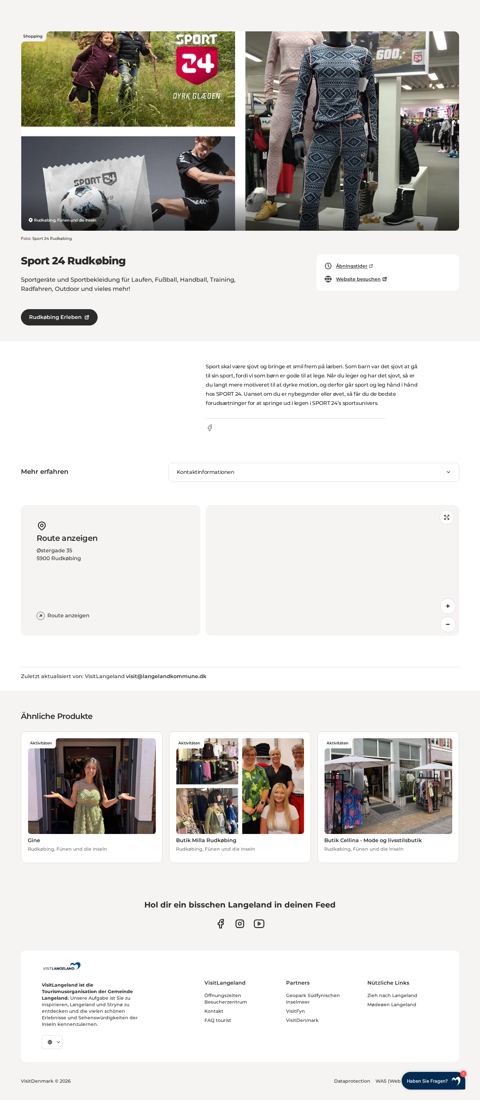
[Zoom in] (448, 606)
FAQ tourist (217, 1020)
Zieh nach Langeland (392, 995)
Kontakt (213, 1011)
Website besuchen (358, 279)
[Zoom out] (448, 624)
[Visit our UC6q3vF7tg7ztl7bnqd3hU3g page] (259, 923)
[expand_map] (447, 517)
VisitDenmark (302, 1020)
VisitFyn (295, 1011)
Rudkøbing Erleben (55, 317)
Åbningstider (351, 266)
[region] (332, 570)
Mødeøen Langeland (391, 1005)
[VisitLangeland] (62, 966)
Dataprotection (352, 1081)
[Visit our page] (220, 923)
